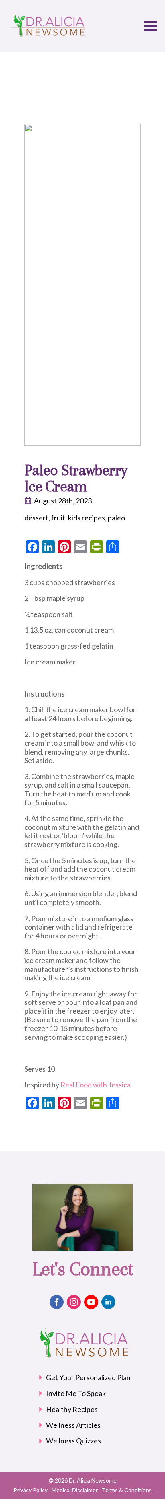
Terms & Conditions (127, 1490)
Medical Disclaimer (75, 1490)
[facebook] (57, 1302)
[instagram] (74, 1302)
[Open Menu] (150, 25)
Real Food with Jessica (95, 1084)
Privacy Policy (31, 1490)
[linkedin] (108, 1302)
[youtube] (91, 1302)
